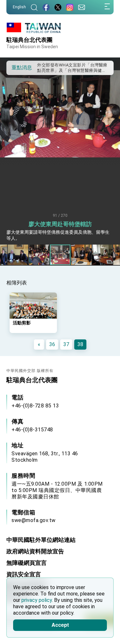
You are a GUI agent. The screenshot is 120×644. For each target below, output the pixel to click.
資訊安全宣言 (23, 574)
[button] (16, 67)
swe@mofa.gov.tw (34, 520)
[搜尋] (34, 7)
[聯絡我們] (81, 7)
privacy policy (36, 600)
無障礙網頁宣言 (26, 562)
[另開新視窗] (46, 7)
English (19, 7)
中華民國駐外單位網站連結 (41, 539)
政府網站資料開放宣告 (35, 551)
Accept (60, 624)
